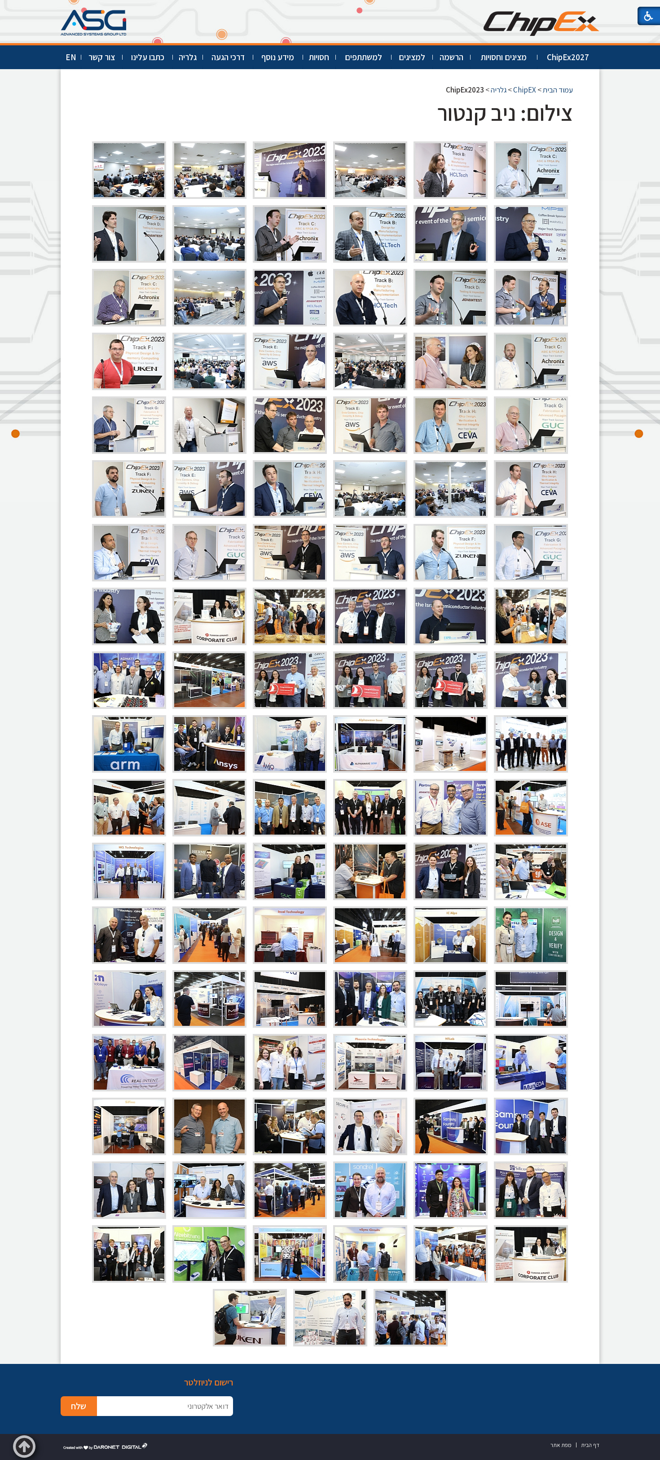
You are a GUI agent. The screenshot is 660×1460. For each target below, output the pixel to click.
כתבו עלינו (147, 57)
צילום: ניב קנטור (505, 112)
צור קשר (101, 57)
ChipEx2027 (568, 57)
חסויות (319, 57)
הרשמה (451, 57)
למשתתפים (363, 57)
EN (71, 57)
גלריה (188, 57)
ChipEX (524, 90)
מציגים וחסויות (504, 57)
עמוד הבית (558, 90)
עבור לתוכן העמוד (330, 8)
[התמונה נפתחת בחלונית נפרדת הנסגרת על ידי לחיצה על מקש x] (531, 170)
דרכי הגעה (228, 57)
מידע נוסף (277, 57)
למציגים (412, 57)
